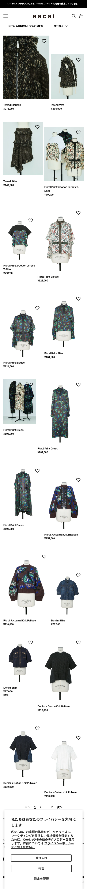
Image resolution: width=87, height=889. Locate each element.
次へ (59, 807)
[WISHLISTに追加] (44, 41)
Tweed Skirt (10, 181)
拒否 (41, 868)
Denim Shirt (58, 620)
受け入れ (41, 858)
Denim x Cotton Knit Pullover (54, 706)
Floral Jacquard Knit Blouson (61, 534)
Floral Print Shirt (53, 353)
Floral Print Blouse (48, 276)
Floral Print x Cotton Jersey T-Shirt (61, 189)
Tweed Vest (57, 105)
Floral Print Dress (13, 430)
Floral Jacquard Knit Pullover (20, 620)
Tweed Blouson (12, 105)
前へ (27, 807)
